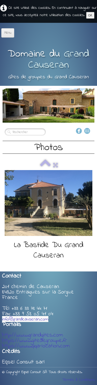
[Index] (45, 165)
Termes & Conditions (78, 380)
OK (90, 15)
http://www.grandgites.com (32, 335)
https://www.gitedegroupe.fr (34, 341)
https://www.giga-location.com (36, 346)
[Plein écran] (55, 165)
